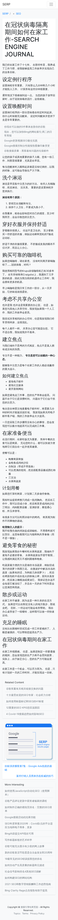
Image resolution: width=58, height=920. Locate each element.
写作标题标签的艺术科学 (18, 839)
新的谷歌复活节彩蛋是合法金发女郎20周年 (28, 852)
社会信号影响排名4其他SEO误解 (23, 871)
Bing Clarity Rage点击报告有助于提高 (26, 890)
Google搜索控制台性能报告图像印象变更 (27, 145)
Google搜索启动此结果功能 (20, 817)
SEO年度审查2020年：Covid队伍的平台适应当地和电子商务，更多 (29, 825)
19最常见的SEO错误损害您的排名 (23, 858)
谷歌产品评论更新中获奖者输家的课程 (26, 800)
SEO (18, 13)
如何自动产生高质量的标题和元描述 (24, 865)
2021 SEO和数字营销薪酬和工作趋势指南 (28, 884)
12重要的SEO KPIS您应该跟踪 (23, 707)
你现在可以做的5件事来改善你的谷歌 (24, 126)
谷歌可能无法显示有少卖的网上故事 (24, 846)
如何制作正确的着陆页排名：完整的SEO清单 (28, 809)
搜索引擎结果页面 (29, 907)
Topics (17, 913)
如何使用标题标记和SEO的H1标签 (25, 701)
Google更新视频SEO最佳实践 (20, 140)
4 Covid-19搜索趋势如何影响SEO (25, 713)
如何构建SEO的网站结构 (18, 877)
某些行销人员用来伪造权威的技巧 (34, 775)
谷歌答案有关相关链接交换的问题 (24, 688)
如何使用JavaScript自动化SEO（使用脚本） (27, 792)
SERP (6, 4)
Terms (25, 913)
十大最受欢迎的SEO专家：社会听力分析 (28, 695)
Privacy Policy (37, 913)
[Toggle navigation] (51, 4)
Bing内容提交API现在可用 (19, 833)
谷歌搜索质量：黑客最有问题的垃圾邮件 (26, 150)
